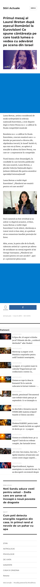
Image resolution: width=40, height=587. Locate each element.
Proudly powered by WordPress (25, 583)
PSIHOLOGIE (8, 554)
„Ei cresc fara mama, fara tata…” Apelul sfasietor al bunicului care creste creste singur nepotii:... (25, 455)
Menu (33, 8)
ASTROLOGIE (9, 549)
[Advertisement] (20, 93)
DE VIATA (27, 316)
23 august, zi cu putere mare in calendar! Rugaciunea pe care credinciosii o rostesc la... (24, 369)
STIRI (5, 543)
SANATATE (7, 565)
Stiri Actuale (11, 8)
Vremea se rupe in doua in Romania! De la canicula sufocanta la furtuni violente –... (25, 383)
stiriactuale (7, 316)
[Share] (23, 307)
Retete (6, 576)
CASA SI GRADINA (11, 570)
